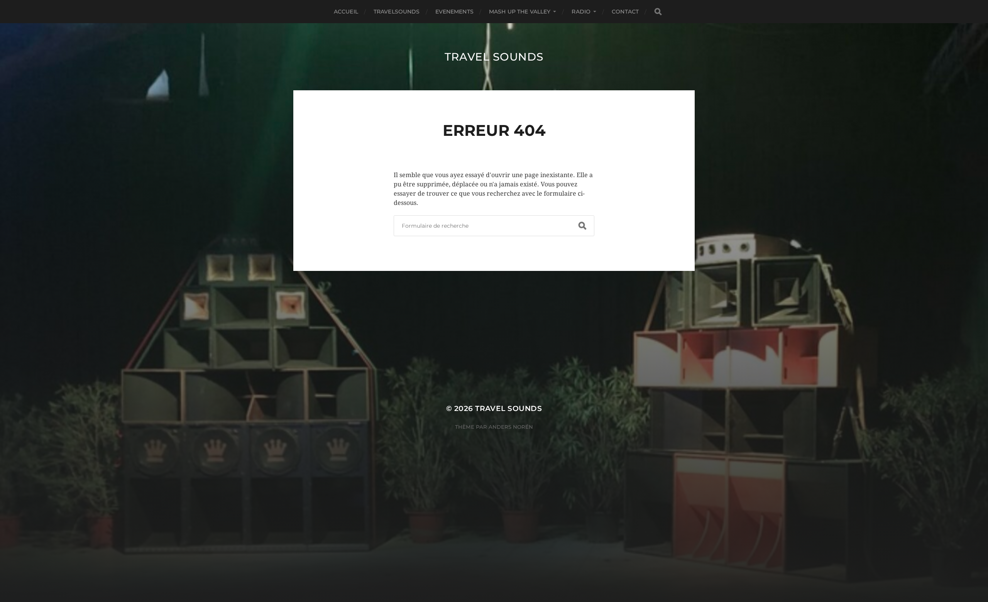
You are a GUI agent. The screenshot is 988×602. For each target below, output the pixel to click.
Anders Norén (511, 427)
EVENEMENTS (454, 11)
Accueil (346, 11)
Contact (625, 11)
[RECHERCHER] (658, 11)
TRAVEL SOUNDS (494, 56)
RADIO (581, 11)
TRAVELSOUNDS (397, 11)
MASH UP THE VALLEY (520, 11)
